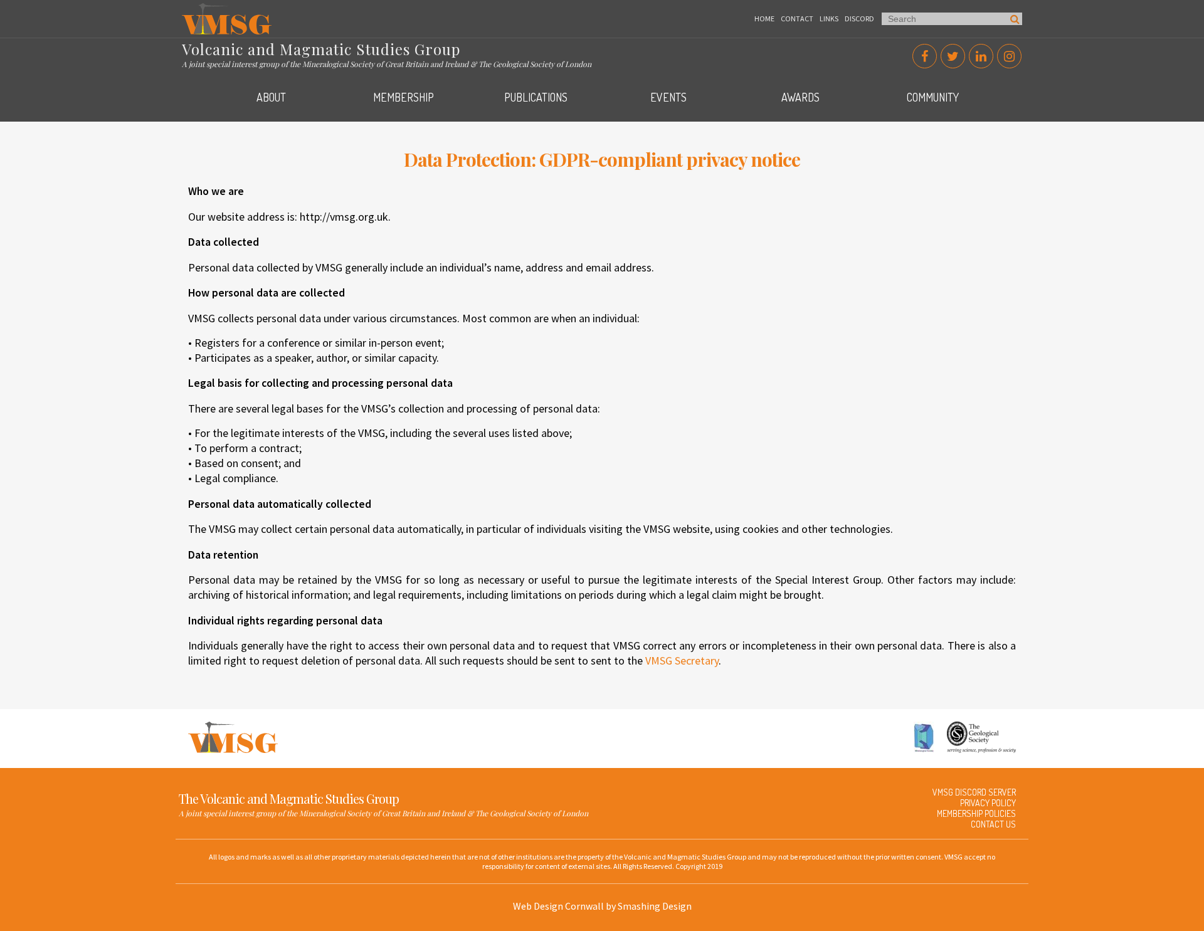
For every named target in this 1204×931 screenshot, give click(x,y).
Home (764, 18)
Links (829, 18)
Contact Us (993, 824)
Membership (403, 97)
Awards (800, 97)
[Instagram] (1009, 56)
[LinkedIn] (981, 56)
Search (1015, 19)
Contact (797, 18)
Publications (536, 97)
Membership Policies (976, 813)
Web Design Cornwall (558, 906)
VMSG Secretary (682, 660)
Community (933, 97)
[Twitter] (953, 56)
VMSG (194, 9)
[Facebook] (924, 56)
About (271, 97)
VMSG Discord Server (974, 792)
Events (668, 97)
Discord (859, 18)
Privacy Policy (988, 802)
